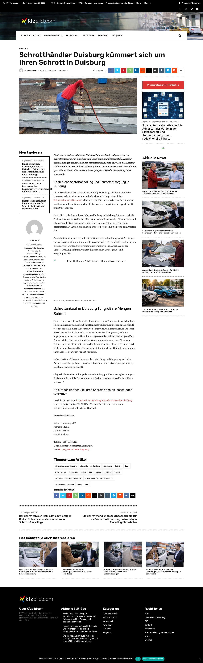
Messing (108, 472)
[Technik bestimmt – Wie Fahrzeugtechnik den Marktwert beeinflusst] (80, 554)
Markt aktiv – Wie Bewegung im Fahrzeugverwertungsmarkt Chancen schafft (37, 187)
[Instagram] (186, 9)
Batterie (118, 466)
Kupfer (98, 472)
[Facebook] (180, 9)
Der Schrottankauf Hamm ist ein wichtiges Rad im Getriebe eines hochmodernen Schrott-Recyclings (45, 519)
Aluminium (108, 466)
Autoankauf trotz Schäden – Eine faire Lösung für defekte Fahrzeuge (160, 271)
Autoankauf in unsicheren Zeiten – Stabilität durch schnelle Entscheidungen (120, 572)
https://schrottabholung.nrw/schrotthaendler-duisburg (104, 400)
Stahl (80, 484)
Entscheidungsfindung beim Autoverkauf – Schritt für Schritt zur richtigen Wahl (34, 204)
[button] (180, 35)
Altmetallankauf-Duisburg (90, 466)
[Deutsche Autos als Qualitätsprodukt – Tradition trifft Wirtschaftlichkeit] (163, 175)
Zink (87, 484)
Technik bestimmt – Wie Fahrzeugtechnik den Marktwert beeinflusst (76, 572)
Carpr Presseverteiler (159, 122)
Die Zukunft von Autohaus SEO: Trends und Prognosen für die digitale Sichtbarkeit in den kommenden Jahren (80, 629)
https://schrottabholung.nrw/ (74, 449)
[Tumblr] (161, 70)
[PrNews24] (21, 70)
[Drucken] (155, 70)
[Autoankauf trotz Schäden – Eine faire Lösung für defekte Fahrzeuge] (163, 253)
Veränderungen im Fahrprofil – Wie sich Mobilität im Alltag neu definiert (160, 310)
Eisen (127, 466)
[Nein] (199, 658)
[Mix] (174, 70)
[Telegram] (168, 70)
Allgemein (23, 48)
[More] (181, 70)
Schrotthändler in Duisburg (67, 200)
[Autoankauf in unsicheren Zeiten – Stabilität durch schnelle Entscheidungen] (123, 554)
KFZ (90, 472)
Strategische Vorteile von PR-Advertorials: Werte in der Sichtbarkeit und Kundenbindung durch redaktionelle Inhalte (162, 132)
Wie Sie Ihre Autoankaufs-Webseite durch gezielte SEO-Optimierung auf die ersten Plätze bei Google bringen (80, 638)
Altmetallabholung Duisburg (66, 466)
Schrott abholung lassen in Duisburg (99, 478)
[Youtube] (197, 9)
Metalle (117, 472)
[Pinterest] (123, 70)
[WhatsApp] (130, 70)
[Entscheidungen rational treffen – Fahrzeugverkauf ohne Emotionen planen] (163, 214)
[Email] (149, 70)
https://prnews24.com (34, 244)
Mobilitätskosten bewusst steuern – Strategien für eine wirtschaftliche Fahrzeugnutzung (36, 572)
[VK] (126, 495)
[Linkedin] (136, 70)
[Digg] (132, 495)
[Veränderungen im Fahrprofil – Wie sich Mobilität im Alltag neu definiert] (163, 293)
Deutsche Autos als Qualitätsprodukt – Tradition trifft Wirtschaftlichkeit (160, 192)
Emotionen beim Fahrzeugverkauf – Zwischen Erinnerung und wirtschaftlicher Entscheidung (33, 169)
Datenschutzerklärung (153, 659)
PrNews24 (32, 70)
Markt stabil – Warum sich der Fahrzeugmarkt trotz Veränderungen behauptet (163, 572)
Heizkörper (73, 472)
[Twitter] (192, 9)
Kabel (83, 472)
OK (138, 659)
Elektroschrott (60, 472)
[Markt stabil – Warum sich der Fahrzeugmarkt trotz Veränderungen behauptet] (165, 554)
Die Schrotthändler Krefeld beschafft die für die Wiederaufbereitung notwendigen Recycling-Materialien (110, 519)
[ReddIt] (142, 70)
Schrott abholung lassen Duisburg (68, 478)
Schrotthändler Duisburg (64, 484)
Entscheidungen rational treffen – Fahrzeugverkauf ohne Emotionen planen (161, 232)
